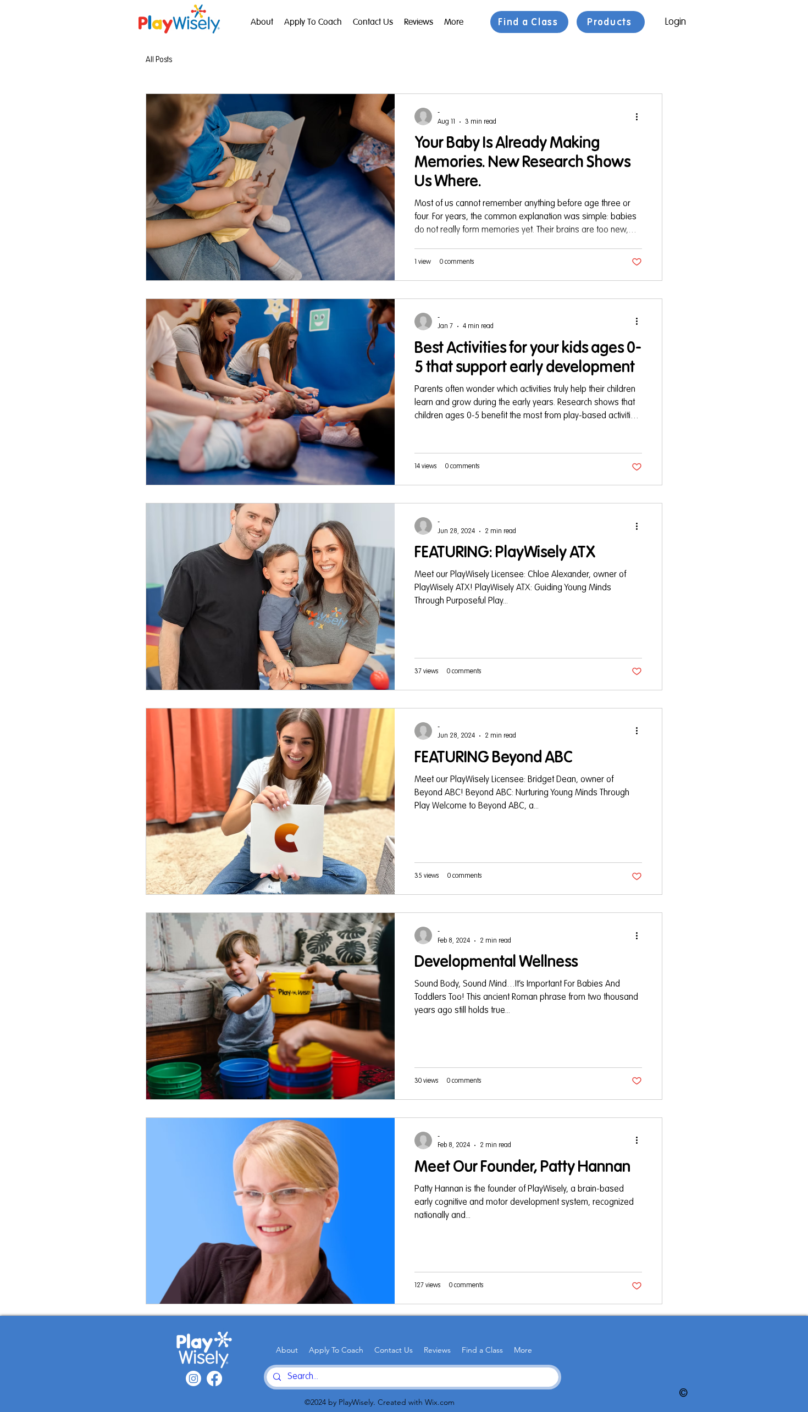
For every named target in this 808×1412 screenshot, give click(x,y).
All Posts (159, 60)
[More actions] (640, 116)
